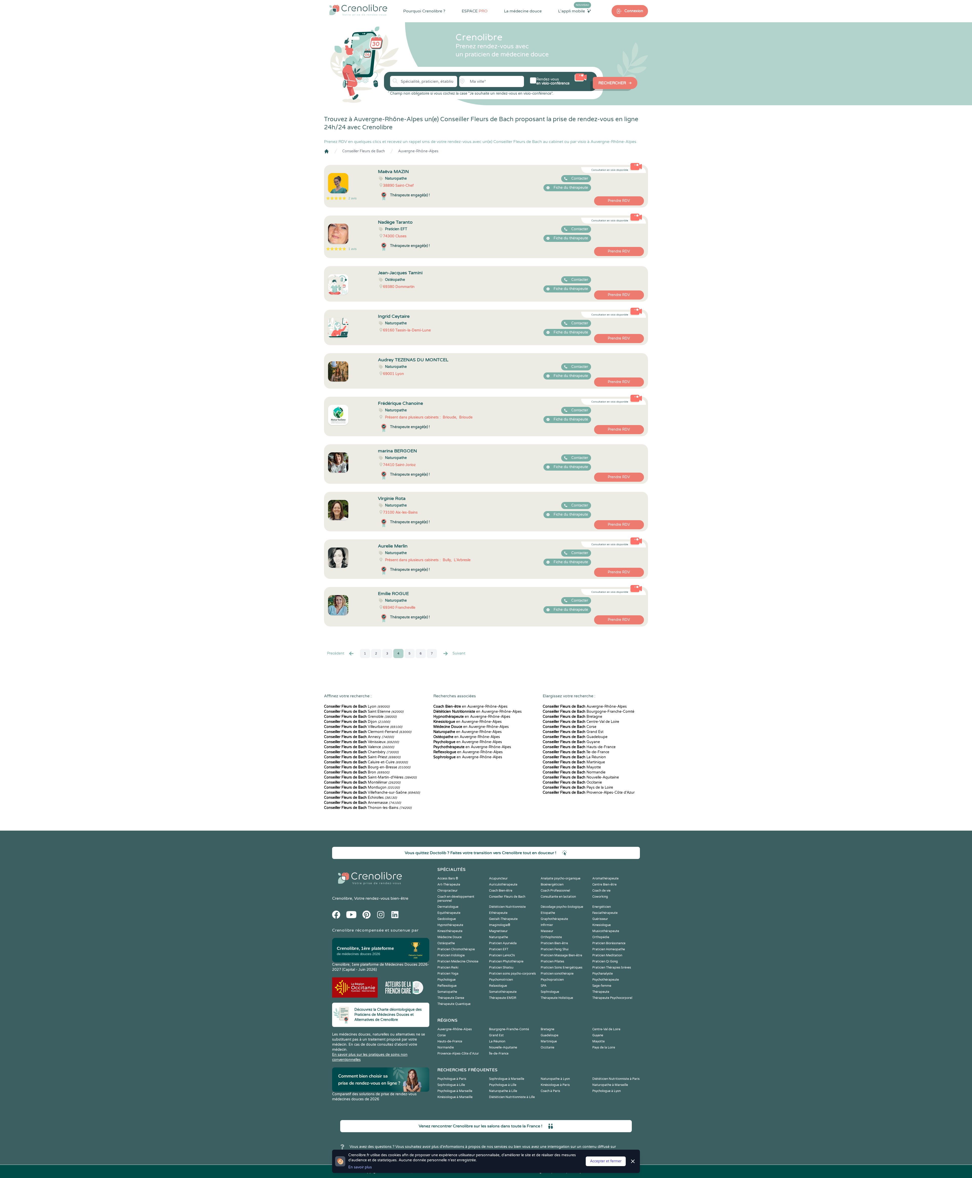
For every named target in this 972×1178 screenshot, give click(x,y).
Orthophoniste (551, 937)
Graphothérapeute (554, 919)
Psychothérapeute (605, 979)
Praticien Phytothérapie (506, 961)
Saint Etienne (363, 711)
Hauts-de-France (579, 747)
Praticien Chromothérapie (456, 949)
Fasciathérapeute (605, 913)
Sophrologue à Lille (451, 1085)
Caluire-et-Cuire (366, 762)
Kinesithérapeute (449, 931)
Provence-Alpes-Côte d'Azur (589, 792)
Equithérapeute (448, 913)
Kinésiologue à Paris (555, 1085)
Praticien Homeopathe (608, 949)
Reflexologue (447, 985)
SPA (543, 985)
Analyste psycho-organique (560, 878)
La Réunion (574, 757)
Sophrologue (550, 992)
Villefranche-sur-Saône (372, 792)
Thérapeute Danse (450, 998)
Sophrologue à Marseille (506, 1079)
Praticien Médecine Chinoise (457, 961)
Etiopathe (548, 913)
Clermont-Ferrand (367, 732)
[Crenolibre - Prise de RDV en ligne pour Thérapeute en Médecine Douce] (358, 10)
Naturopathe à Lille (503, 1091)
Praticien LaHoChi (502, 955)
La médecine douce (523, 11)
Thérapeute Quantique (454, 1004)
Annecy (359, 737)
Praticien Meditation (607, 955)
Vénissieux (361, 742)
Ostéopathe (446, 943)
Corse (569, 727)
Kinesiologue (601, 925)
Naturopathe (498, 937)
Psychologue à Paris (451, 1079)
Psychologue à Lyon (606, 1091)
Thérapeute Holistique (557, 998)
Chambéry (361, 752)
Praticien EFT (498, 949)
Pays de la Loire (578, 787)
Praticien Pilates (552, 961)
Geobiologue (446, 919)
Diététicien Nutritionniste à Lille (512, 1097)
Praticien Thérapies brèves (611, 967)
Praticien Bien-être (554, 943)
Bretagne (572, 716)
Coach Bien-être (500, 890)
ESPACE (475, 11)
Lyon (357, 706)
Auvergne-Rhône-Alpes (418, 151)
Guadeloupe (575, 737)
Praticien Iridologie (451, 955)
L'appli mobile (573, 11)
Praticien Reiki (447, 967)
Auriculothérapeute (503, 884)
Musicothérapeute (605, 931)
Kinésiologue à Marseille (455, 1097)
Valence (359, 747)
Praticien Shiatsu (501, 967)
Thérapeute (600, 992)
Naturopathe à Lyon (555, 1079)
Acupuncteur (498, 878)
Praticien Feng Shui (555, 949)
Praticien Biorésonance (608, 943)
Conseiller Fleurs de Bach (363, 151)
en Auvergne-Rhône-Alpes (470, 706)
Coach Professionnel (555, 890)
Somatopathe (447, 992)
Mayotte (572, 767)
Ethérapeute (498, 913)
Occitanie (572, 782)
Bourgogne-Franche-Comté (588, 711)
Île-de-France (576, 752)
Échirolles (360, 797)
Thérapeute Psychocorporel (612, 998)
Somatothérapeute (503, 992)
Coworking (600, 896)
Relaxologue (498, 985)
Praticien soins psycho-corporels (512, 973)
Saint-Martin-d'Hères (370, 777)
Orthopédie (600, 937)
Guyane (571, 742)
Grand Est (573, 732)
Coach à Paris (550, 1091)
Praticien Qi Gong (605, 961)
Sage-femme (601, 985)
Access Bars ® (447, 878)
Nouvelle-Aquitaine (581, 777)
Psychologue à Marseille (454, 1091)
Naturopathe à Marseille (610, 1085)
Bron (356, 772)
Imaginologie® (499, 925)
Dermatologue (447, 907)
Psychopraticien (552, 979)
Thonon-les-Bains (368, 808)
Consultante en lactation (558, 896)
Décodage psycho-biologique (562, 907)
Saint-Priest (362, 757)
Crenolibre (342, 898)
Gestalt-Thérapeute (503, 919)
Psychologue (446, 979)
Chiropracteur (447, 890)
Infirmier (547, 925)
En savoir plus (360, 1167)
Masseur (547, 931)
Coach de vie (601, 890)
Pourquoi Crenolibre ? (424, 11)
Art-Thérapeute (448, 884)
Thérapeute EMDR (502, 998)
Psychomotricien (501, 979)
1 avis (352, 249)
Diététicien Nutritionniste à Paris (616, 1079)
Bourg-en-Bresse (367, 767)
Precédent (335, 653)
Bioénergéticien (552, 884)
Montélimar (362, 782)
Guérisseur (600, 919)
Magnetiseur (498, 931)
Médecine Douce (449, 937)
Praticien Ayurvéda (503, 943)
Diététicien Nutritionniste (507, 907)
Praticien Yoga (447, 973)
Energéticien (601, 907)
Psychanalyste (602, 973)
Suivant (459, 653)
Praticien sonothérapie (557, 973)
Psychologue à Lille (502, 1085)
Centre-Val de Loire (581, 722)
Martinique (574, 762)
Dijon (357, 722)
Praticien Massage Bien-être (561, 955)
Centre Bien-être (604, 884)
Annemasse (362, 803)
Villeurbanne (363, 727)
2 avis (352, 198)
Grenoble (360, 716)
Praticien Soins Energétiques (561, 967)
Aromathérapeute (605, 878)
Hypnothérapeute (450, 925)
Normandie (574, 772)
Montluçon (362, 787)
